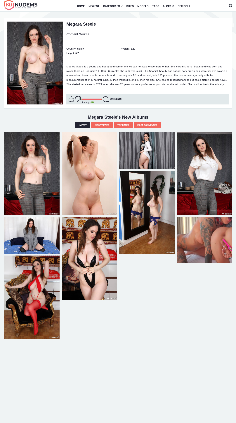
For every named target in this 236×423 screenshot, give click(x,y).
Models (142, 6)
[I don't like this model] (78, 99)
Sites (130, 6)
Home (81, 6)
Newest (93, 6)
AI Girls (168, 6)
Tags (155, 6)
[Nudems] (21, 5)
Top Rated (123, 125)
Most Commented (147, 125)
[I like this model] (71, 99)
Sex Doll (184, 6)
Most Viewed (102, 125)
